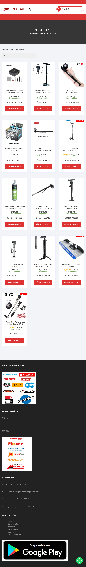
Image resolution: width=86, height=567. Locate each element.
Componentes (13, 524)
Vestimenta (12, 532)
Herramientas (13, 529)
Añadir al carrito (15, 108)
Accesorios (12, 527)
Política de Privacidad (16, 535)
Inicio (32, 34)
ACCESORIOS (40, 34)
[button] (79, 560)
